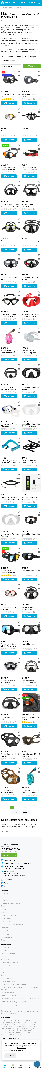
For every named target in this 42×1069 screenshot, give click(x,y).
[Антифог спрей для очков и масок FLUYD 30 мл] (31, 483)
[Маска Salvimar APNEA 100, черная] (10, 666)
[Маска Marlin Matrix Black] (31, 79)
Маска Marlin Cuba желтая (8, 132)
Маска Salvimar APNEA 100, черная (10, 682)
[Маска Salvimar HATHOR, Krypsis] (10, 776)
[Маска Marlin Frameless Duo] (31, 519)
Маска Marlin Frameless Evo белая (10, 535)
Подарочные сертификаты (12, 925)
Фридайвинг (6, 931)
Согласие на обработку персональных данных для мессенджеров (19, 1012)
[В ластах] (8, 2)
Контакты (5, 950)
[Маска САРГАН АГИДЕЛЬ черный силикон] (10, 373)
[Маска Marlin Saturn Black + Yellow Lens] (10, 629)
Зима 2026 (5, 894)
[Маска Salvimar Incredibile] (31, 189)
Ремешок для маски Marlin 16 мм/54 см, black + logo (10, 498)
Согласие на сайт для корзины (13, 1005)
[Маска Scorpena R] (31, 116)
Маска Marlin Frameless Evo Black (31, 389)
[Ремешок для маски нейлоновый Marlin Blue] (10, 446)
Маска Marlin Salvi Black (31, 571)
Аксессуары (6, 918)
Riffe (25, 57)
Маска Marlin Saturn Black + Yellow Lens (9, 645)
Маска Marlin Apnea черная (29, 645)
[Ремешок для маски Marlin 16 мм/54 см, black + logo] (10, 483)
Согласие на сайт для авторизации (15, 1002)
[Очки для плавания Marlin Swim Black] (10, 299)
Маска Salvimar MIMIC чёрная (10, 755)
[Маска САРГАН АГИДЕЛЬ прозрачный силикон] (31, 336)
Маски (3, 909)
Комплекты (5, 928)
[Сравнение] (18, 75)
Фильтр (33, 66)
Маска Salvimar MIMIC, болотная (31, 755)
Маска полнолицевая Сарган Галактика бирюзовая (30, 792)
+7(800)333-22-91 (27, 3)
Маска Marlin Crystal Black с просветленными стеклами (30, 279)
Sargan (33, 57)
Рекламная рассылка (9, 996)
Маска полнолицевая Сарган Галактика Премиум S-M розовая (10, 352)
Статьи (3, 975)
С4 (19, 61)
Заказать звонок (9, 855)
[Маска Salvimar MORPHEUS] (31, 593)
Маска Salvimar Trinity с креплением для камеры (31, 242)
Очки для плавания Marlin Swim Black (9, 315)
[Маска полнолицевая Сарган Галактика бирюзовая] (31, 776)
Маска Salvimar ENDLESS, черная (29, 682)
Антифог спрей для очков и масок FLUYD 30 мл (30, 498)
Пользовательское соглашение (13, 984)
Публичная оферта (8, 981)
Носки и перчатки (8, 915)
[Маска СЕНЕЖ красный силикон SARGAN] (31, 299)
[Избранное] (18, 72)
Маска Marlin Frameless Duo (31, 535)
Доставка (5, 960)
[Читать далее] (6, 831)
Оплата (4, 957)
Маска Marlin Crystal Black (9, 279)
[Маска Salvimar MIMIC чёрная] (10, 739)
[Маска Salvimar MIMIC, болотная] (31, 739)
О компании (6, 947)
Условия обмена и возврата (12, 966)
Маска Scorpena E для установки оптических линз (10, 205)
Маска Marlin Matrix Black (29, 95)
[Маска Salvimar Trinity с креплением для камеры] (31, 226)
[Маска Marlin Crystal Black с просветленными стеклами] (31, 263)
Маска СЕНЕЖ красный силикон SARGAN (31, 315)
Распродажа (6, 922)
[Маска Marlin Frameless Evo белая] (10, 519)
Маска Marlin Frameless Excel (10, 95)
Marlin (10, 57)
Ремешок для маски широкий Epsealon (30, 169)
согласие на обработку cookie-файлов (19, 1046)
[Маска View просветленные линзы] (10, 556)
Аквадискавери (8, 61)
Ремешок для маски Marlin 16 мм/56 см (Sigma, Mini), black (30, 462)
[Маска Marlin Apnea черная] (31, 629)
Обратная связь (7, 978)
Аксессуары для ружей (10, 903)
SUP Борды (6, 934)
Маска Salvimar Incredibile (28, 205)
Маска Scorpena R (29, 131)
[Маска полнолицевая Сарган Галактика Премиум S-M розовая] (10, 336)
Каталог (12, 7)
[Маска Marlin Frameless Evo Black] (31, 373)
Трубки (4, 912)
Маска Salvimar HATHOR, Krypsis (8, 792)
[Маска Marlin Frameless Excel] (10, 79)
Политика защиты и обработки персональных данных (19, 988)
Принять (10, 1056)
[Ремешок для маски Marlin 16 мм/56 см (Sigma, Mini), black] (31, 446)
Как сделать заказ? (8, 953)
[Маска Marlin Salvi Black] (31, 556)
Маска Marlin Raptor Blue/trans (9, 425)
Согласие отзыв (7, 993)
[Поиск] (38, 3)
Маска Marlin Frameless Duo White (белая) (31, 425)
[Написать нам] (37, 1064)
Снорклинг (5, 940)
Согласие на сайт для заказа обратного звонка (20, 999)
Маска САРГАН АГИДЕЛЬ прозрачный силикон (31, 352)
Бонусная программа (9, 963)
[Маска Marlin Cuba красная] (10, 593)
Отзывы (4, 969)
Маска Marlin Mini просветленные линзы (10, 169)
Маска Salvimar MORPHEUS (28, 608)
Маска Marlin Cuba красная (8, 608)
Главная (4, 7)
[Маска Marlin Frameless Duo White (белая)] (31, 409)
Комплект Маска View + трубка (31, 718)
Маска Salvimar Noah (9, 241)
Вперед (25, 812)
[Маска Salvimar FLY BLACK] (10, 703)
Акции (3, 972)
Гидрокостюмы (7, 897)
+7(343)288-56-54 (10, 849)
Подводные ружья (8, 900)
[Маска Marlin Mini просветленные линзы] (10, 153)
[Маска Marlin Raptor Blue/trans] (10, 409)
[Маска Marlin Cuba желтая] (10, 116)
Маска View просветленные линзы (10, 572)
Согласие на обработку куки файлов (16, 1008)
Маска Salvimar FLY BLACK (9, 718)
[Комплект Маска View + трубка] (31, 703)
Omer (18, 57)
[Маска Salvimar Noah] (10, 226)
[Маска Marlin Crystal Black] (10, 263)
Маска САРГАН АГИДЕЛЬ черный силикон (8, 389)
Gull (3, 57)
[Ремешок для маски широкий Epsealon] (31, 153)
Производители (7, 937)
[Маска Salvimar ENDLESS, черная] (31, 666)
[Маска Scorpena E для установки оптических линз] (10, 189)
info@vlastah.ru (10, 860)
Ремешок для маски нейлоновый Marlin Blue (10, 462)
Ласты (3, 906)
